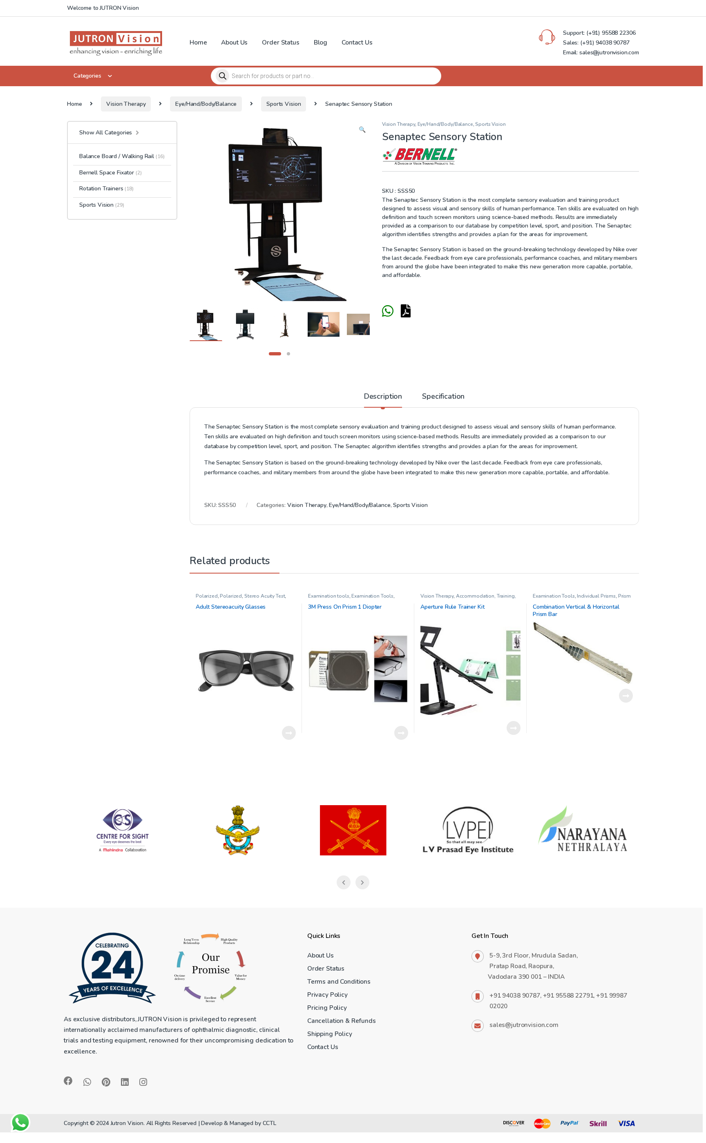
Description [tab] (383, 397)
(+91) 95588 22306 (610, 33)
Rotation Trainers (106, 188)
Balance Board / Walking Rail (121, 156)
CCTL (269, 1123)
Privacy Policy (327, 994)
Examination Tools (372, 596)
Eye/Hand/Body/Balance (206, 104)
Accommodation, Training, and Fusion (468, 599)
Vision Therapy (125, 104)
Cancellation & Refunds (341, 1020)
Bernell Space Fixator (110, 172)
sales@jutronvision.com (524, 1024)
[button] (362, 130)
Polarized (207, 596)
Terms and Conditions (339, 981)
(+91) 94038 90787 (605, 43)
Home (198, 42)
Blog (320, 42)
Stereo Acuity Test (264, 596)
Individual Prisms (596, 596)
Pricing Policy (327, 1007)
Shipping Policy (329, 1033)
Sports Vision (283, 104)
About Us (234, 42)
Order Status (280, 42)
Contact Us (357, 42)
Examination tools (328, 596)
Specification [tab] (443, 397)
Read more (289, 733)
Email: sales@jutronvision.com (601, 52)
